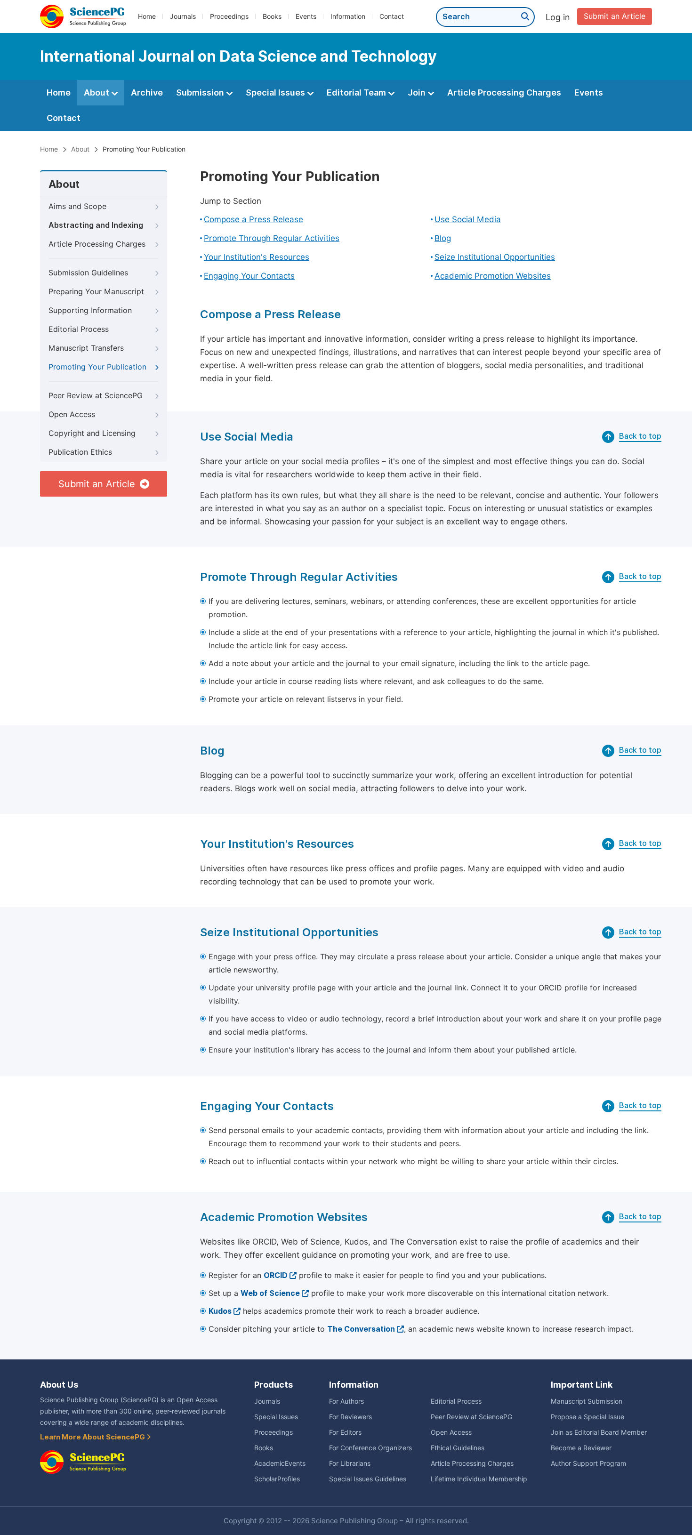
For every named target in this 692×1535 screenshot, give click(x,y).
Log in (558, 17)
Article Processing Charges (504, 92)
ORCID (276, 1275)
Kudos (220, 1311)
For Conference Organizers (370, 1448)
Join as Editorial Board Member (599, 1432)
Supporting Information (90, 310)
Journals (183, 16)
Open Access (71, 414)
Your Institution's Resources (256, 257)
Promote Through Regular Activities (271, 238)
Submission (201, 92)
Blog (443, 238)
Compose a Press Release (253, 219)
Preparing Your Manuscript (96, 291)
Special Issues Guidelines (367, 1479)
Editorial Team (357, 92)
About (97, 92)
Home (147, 16)
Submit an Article (614, 16)
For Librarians (349, 1463)
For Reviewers (350, 1417)
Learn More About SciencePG (93, 1437)
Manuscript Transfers (86, 348)
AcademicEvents (280, 1463)
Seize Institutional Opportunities (495, 257)
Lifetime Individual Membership (479, 1479)
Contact (391, 16)
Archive (147, 92)
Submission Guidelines (88, 272)
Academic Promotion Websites (493, 276)
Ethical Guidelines (457, 1448)
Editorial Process (78, 329)
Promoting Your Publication (97, 366)
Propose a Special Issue (587, 1417)
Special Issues (276, 92)
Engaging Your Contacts (249, 276)
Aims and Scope (77, 206)
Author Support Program (588, 1463)
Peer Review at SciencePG (95, 395)
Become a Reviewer (581, 1448)
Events (306, 16)
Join (417, 92)
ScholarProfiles (277, 1479)
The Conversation (361, 1329)
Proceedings (229, 16)
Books (272, 16)
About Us (59, 1385)
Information (347, 16)
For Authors (346, 1401)
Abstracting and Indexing (95, 225)
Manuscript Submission (586, 1401)
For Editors (345, 1432)
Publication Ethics (80, 452)
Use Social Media (468, 219)
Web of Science (270, 1293)
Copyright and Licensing (92, 433)
